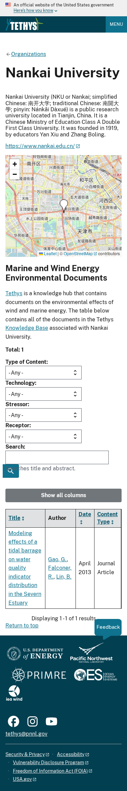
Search (14, 447)
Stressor (16, 404)
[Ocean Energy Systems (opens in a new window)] (96, 675)
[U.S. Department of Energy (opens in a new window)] (35, 655)
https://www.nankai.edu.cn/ (40, 146)
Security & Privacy (25, 754)
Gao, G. (57, 559)
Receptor (17, 425)
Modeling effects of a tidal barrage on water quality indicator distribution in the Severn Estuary (24, 568)
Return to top (22, 625)
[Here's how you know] (63, 8)
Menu (116, 24)
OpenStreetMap (78, 253)
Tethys (13, 293)
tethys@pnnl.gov (26, 734)
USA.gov (22, 779)
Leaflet (50, 253)
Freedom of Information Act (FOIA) (50, 771)
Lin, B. (63, 576)
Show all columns (63, 495)
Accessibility (70, 754)
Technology (20, 383)
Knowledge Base (26, 328)
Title (14, 518)
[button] (64, 206)
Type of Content (25, 362)
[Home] (24, 24)
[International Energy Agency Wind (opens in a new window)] (14, 693)
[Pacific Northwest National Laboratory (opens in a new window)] (89, 655)
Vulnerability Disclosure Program (48, 762)
